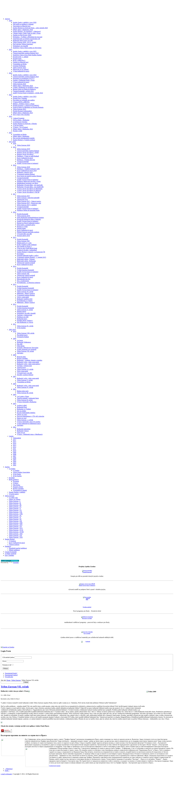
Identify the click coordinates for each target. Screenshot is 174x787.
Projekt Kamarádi (22, 214)
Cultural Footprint (18, 118)
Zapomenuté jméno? (11, 675)
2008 (14, 355)
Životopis (16, 481)
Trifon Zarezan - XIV (16, 525)
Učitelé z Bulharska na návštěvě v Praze (25, 87)
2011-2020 (12, 142)
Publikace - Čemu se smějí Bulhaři (28, 156)
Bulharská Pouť (22, 407)
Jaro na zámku (21, 411)
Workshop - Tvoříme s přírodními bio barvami (27, 37)
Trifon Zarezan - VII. (15, 512)
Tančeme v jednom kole (24, 315)
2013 (14, 284)
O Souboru (12, 541)
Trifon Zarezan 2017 (23, 196)
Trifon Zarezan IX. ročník (25, 326)
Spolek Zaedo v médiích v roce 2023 (24, 96)
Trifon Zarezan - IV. (15, 506)
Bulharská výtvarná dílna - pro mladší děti (30, 187)
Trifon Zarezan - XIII (15, 523)
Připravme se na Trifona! (21, 69)
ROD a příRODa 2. (19, 60)
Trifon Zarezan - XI (15, 519)
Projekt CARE (17, 131)
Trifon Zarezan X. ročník (25, 310)
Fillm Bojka (20, 346)
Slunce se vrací (21, 418)
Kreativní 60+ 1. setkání (20, 57)
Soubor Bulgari (10, 539)
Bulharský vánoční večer (25, 172)
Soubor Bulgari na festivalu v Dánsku (25, 123)
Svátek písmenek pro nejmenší (26, 349)
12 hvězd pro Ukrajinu (20, 122)
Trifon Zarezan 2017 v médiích (27, 205)
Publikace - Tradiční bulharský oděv (28, 169)
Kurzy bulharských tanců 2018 (27, 170)
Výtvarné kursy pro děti (24, 373)
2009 (14, 338)
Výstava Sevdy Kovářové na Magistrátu (29, 188)
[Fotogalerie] (29, 691)
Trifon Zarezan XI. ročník (25, 291)
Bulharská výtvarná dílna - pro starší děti (30, 185)
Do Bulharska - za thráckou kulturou (28, 282)
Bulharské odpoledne (23, 429)
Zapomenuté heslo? (11, 673)
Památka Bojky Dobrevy (25, 320)
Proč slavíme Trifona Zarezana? (23, 44)
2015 (14, 237)
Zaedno (7, 467)
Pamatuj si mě (6, 665)
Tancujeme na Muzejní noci (22, 26)
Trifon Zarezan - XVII (16, 530)
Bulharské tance (22, 319)
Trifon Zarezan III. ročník (25, 393)
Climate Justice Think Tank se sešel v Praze (27, 33)
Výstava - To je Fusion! (20, 127)
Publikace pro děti (22, 317)
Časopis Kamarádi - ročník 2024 (23, 91)
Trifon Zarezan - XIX (16, 534)
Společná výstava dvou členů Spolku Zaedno (27, 55)
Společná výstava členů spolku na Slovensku (27, 48)
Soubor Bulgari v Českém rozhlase (24, 140)
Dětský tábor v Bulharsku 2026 (23, 30)
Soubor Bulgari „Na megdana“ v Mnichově (27, 31)
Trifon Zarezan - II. (15, 503)
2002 (14, 427)
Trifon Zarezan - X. (15, 517)
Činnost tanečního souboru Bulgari (28, 151)
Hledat (26, 682)
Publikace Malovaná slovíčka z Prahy (29, 181)
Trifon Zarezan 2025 (19, 67)
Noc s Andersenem (23, 281)
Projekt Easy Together (20, 98)
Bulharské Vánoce (23, 431)
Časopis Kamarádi (23, 161)
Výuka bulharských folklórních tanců (29, 423)
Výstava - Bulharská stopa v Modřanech (29, 434)
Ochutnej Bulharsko (19, 66)
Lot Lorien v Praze (23, 396)
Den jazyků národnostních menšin (24, 138)
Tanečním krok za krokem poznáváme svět (26, 39)
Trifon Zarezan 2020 (23, 145)
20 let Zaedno (17, 476)
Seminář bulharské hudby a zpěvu (27, 255)
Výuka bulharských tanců (21, 71)
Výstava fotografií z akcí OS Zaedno (28, 422)
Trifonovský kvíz (22, 199)
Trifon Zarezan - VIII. (16, 514)
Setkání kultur (21, 228)
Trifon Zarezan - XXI (16, 537)
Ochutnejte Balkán (23, 337)
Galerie (11, 436)
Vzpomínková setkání (20, 490)
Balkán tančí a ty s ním (24, 243)
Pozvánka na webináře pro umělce (24, 100)
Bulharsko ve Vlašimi (24, 409)
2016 (14, 212)
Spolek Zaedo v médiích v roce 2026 (24, 22)
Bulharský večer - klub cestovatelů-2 (28, 364)
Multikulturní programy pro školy (27, 183)
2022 (10, 116)
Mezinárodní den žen (23, 279)
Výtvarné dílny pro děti (24, 234)
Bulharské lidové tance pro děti (23, 40)
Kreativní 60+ (17, 58)
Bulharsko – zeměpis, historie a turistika (29, 360)
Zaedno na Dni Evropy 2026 (22, 35)
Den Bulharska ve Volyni (25, 322)
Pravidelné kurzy (22, 335)
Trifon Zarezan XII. (23, 273)
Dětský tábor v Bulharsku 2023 (23, 113)
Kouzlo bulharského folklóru (26, 413)
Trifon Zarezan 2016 (23, 216)
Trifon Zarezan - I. (15, 501)
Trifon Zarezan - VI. (15, 510)
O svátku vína (13, 497)
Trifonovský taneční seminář (26, 263)
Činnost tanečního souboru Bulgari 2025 (26, 53)
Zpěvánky (20, 353)
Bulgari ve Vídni (22, 226)
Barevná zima (21, 357)
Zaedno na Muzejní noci (20, 62)
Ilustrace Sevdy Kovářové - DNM (28, 152)
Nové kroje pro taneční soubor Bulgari (29, 176)
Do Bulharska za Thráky (25, 301)
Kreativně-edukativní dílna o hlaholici (29, 219)
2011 (14, 324)
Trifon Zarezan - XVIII (16, 532)
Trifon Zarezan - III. (15, 505)
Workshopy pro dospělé (20, 46)
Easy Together (9, 555)
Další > (7, 770)
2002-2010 (12, 329)
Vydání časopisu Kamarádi (25, 270)
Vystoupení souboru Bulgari (26, 174)
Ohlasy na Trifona (14, 499)
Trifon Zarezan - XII (15, 521)
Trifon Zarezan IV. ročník (25, 387)
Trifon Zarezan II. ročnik (25, 400)
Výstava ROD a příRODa (21, 102)
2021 (10, 132)
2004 (14, 394)
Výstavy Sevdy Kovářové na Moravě (29, 190)
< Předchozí (8, 769)
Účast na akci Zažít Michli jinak (27, 248)
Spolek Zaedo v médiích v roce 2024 (24, 75)
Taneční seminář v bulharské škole (28, 398)
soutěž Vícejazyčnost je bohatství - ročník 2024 (28, 93)
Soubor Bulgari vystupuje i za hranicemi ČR (31, 252)
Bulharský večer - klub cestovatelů (28, 362)
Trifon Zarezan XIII (23, 241)
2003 (14, 403)
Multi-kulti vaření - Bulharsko (26, 261)
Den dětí (19, 344)
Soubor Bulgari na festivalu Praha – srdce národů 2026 (30, 28)
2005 (14, 389)
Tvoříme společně (10, 553)
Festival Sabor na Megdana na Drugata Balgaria (28, 107)
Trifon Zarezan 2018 (23, 167)
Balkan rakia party (23, 391)
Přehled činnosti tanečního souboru (28, 232)
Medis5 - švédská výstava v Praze (23, 104)
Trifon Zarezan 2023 (19, 109)
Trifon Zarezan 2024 (19, 84)
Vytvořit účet (9, 677)
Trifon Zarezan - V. (15, 508)
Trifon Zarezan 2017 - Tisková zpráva (29, 201)
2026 (10, 20)
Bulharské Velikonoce (24, 342)
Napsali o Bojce (18, 487)
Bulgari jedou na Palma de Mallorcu (24, 89)
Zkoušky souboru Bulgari (25, 375)
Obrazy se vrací (22, 414)
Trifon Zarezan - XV (15, 526)
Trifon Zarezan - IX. (15, 516)
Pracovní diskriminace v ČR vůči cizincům (30, 416)
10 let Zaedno (21, 328)
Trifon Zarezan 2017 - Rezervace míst (29, 203)
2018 (14, 165)
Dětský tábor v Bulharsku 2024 (23, 86)
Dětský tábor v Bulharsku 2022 (23, 129)
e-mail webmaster (6, 774)
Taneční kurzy (21, 367)
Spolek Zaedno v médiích (17, 492)
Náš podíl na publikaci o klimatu (23, 24)
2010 (14, 331)
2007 (14, 376)
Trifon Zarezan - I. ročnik (25, 420)
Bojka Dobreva (14, 479)
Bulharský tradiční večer (24, 299)
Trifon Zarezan (9, 496)
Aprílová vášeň (22, 405)
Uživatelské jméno (8, 657)
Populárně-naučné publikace (18, 548)
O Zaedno (12, 469)
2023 (10, 95)
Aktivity (7, 19)
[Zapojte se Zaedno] (7, 647)
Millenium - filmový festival (26, 293)
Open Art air (21, 432)
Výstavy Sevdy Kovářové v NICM (28, 192)
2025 (10, 49)
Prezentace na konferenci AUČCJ (23, 78)
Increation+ (20, 254)
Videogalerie (17, 438)
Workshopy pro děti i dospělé (26, 313)
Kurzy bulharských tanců (25, 158)
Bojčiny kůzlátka (22, 358)
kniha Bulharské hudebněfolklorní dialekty (30, 217)
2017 (14, 194)
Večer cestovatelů (22, 371)
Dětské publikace (14, 550)
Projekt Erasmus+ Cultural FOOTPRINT (26, 105)
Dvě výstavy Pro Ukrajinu (21, 114)
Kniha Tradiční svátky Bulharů (27, 245)
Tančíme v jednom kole (24, 366)
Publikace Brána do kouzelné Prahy (28, 210)
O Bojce (15, 483)
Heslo (4, 661)
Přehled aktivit (21, 311)
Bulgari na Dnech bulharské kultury (28, 223)
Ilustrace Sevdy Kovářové (25, 154)
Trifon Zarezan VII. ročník (25, 351)
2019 (14, 147)
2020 (14, 143)
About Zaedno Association (21, 472)
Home (8, 680)
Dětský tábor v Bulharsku (21, 136)
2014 (14, 266)
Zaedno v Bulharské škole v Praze (24, 80)
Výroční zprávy (14, 494)
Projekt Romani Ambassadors (22, 111)
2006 (14, 384)
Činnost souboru (14, 544)
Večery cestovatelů (23, 297)
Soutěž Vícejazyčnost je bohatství (27, 163)
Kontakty (12, 478)
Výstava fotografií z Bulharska (26, 402)
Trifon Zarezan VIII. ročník (25, 333)
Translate (16, 562)
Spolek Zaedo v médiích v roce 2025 (24, 51)
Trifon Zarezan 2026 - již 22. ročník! (24, 42)
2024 (10, 73)
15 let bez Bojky (18, 125)
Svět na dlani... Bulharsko (21, 120)
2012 (14, 304)
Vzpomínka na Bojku (20, 64)
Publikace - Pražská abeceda (26, 160)
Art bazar (20, 340)
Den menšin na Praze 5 (24, 246)
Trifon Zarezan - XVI (16, 528)
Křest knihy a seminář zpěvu (26, 225)
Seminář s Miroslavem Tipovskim (27, 347)
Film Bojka (16, 485)
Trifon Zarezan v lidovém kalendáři (28, 198)
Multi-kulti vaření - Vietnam (26, 259)
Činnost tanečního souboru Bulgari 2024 (26, 76)
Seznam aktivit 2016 (23, 235)
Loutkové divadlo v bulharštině (27, 250)
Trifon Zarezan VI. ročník (25, 369)
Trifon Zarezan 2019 (23, 149)
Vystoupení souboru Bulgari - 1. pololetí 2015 (31, 257)
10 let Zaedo (17, 474)
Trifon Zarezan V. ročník (25, 380)
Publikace (8, 546)
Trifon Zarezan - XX (15, 535)
